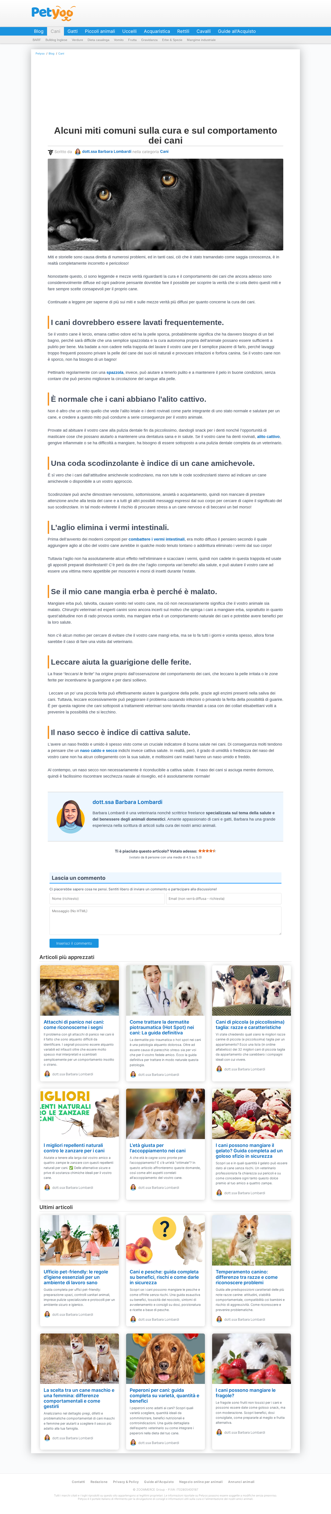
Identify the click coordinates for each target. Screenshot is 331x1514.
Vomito (119, 40)
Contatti (78, 1482)
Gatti (73, 31)
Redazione (99, 1482)
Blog (38, 31)
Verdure (77, 40)
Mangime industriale (201, 40)
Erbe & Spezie (172, 40)
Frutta (132, 40)
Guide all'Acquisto (237, 31)
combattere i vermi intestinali (157, 539)
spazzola (115, 372)
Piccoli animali (100, 31)
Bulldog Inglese (56, 40)
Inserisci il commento (74, 943)
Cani (55, 31)
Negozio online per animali (201, 1482)
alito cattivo (268, 436)
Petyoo (54, 13)
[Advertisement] (165, 91)
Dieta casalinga (98, 40)
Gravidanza (149, 40)
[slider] (207, 851)
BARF (37, 40)
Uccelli (129, 31)
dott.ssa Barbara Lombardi (106, 151)
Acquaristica (157, 31)
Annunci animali (241, 1482)
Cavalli (204, 31)
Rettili (183, 31)
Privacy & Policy (126, 1482)
